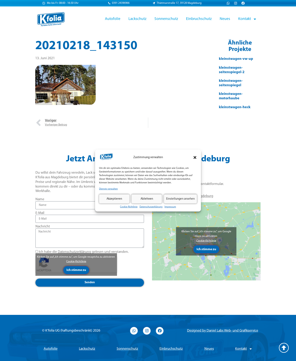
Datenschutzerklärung (151, 207)
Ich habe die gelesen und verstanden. (84, 252)
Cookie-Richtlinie (129, 207)
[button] (195, 158)
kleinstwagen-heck (234, 107)
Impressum (170, 207)
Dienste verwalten (108, 189)
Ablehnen (147, 198)
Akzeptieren (114, 198)
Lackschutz (137, 19)
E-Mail (39, 213)
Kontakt (244, 19)
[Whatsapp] (228, 3)
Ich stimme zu (76, 270)
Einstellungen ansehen (180, 198)
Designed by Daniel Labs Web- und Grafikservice (222, 330)
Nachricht (42, 226)
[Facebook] (243, 3)
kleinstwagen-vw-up (236, 59)
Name (39, 199)
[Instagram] (235, 3)
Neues (225, 19)
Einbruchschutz (199, 19)
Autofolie (112, 19)
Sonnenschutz (166, 19)
